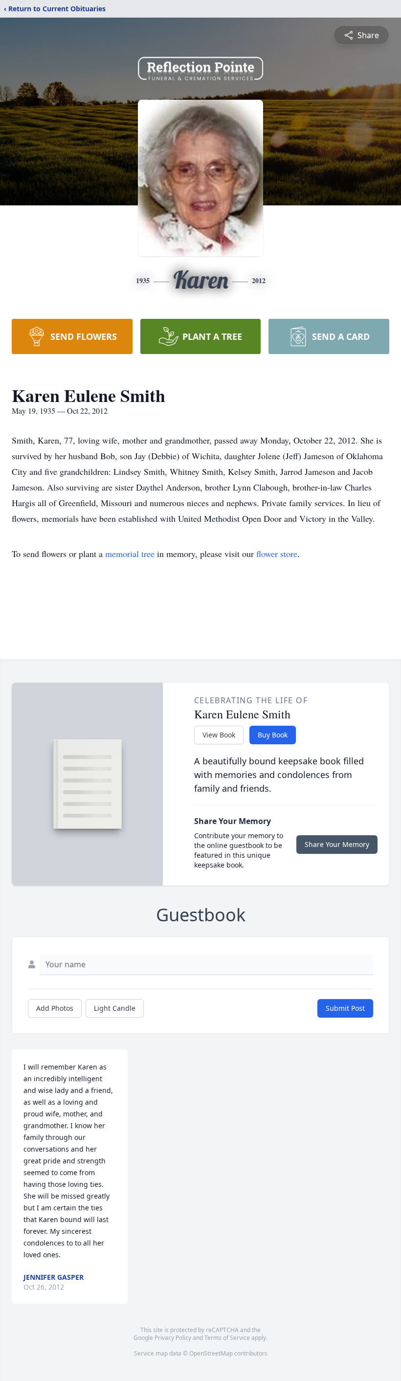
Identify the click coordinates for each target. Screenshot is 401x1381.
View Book (218, 734)
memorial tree (130, 553)
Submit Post (345, 1008)
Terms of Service (227, 1338)
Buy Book (273, 734)
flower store (276, 553)
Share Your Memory (337, 844)
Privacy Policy (173, 1338)
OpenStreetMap (211, 1353)
